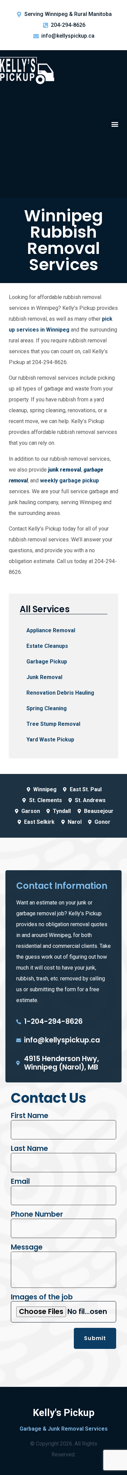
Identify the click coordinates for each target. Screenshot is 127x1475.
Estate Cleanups (47, 646)
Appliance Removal (50, 630)
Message (27, 1247)
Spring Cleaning (46, 708)
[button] (114, 123)
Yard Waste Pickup (50, 739)
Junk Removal (44, 677)
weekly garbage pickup (69, 480)
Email (20, 1181)
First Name (29, 1116)
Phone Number (37, 1214)
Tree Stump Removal (53, 724)
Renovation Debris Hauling (60, 693)
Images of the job (42, 1297)
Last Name (29, 1148)
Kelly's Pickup (63, 1412)
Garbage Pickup (46, 661)
